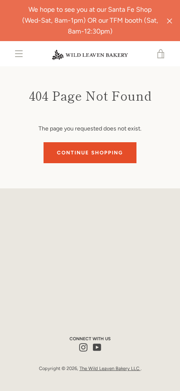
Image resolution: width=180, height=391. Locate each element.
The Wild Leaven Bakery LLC (110, 368)
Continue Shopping (90, 153)
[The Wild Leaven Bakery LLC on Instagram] (83, 346)
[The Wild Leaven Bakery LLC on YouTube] (97, 346)
